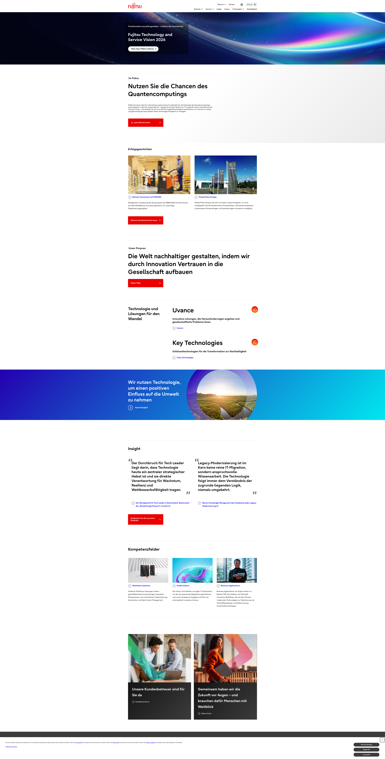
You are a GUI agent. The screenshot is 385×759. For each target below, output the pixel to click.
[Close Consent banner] (382, 740)
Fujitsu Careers (206, 713)
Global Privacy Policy (11, 746)
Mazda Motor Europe (208, 197)
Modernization (183, 586)
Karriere (232, 4)
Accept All (366, 754)
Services (208, 9)
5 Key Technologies (185, 358)
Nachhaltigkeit (252, 9)
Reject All (366, 749)
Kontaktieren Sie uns (142, 702)
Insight (219, 9)
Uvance (226, 9)
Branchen (197, 9)
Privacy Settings (366, 744)
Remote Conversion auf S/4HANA (146, 197)
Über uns (221, 4)
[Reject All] (116, 742)
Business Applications (230, 586)
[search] (255, 4)
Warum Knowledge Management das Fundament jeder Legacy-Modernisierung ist (229, 504)
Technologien (237, 9)
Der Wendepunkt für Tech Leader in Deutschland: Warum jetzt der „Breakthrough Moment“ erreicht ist (162, 504)
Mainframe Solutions (141, 586)
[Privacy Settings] (150, 742)
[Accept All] (79, 742)
